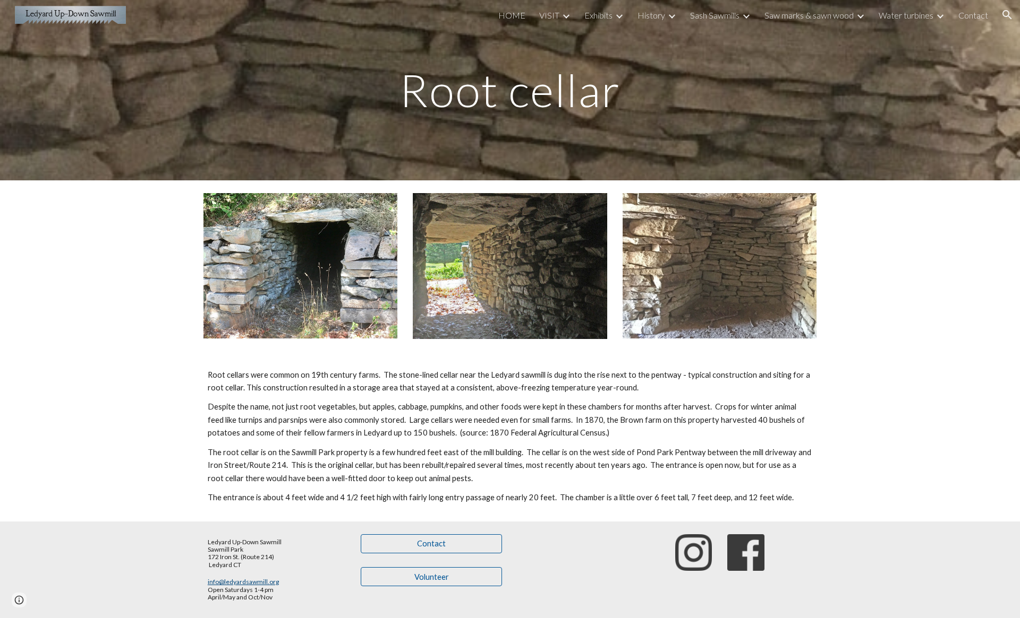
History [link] (651, 15)
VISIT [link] (549, 15)
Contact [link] (973, 15)
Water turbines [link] (906, 15)
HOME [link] (511, 15)
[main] (510, 90)
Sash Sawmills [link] (715, 15)
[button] (1007, 15)
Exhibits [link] (598, 15)
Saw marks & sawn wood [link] (809, 15)
